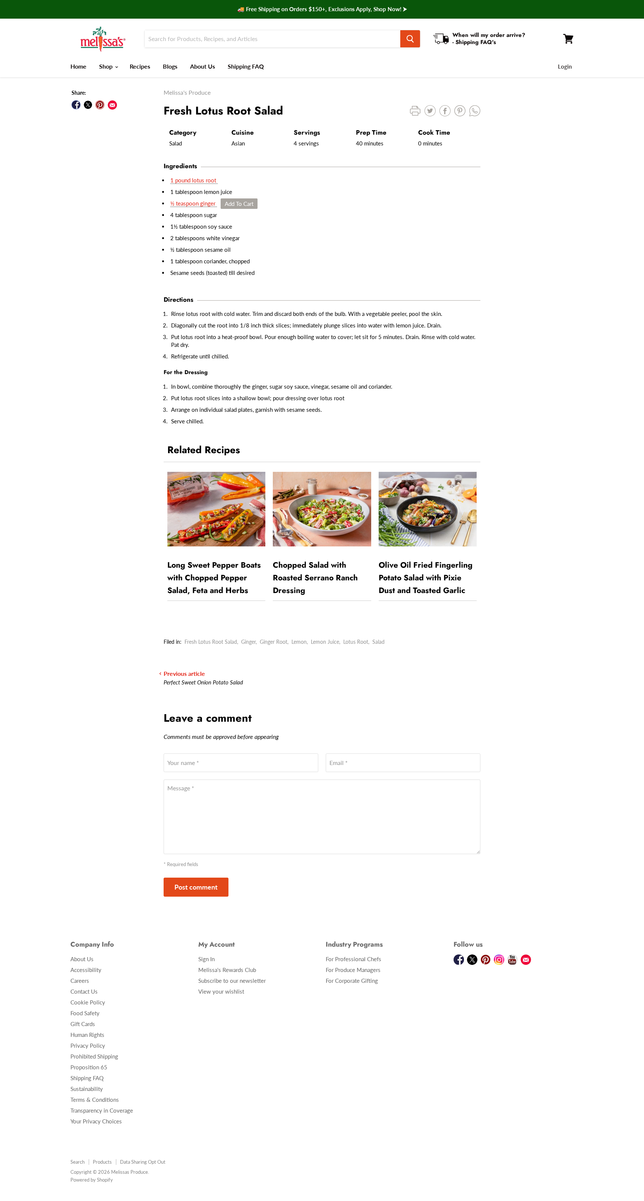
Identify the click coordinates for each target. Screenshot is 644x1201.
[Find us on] (112, 105)
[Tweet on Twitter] (87, 104)
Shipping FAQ (246, 66)
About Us (202, 66)
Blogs (170, 66)
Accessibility (85, 969)
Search (77, 1162)
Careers (79, 980)
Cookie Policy (87, 1002)
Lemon (299, 642)
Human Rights (87, 1034)
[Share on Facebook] (76, 104)
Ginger (248, 642)
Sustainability (86, 1088)
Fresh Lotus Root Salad (210, 642)
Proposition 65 (88, 1067)
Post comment (196, 887)
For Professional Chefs (353, 959)
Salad (378, 642)
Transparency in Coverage (101, 1110)
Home (78, 66)
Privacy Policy (87, 1045)
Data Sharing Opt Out (142, 1162)
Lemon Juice (325, 642)
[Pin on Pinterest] (99, 104)
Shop (106, 66)
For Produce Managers (353, 969)
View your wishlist (221, 991)
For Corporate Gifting (352, 980)
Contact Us (84, 991)
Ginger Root (273, 642)
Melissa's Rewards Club (227, 969)
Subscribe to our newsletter (232, 980)
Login (565, 66)
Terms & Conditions (94, 1099)
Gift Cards (82, 1023)
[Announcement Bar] (322, 9)
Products (102, 1162)
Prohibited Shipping (94, 1056)
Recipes (140, 66)
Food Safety (85, 1013)
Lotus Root (355, 642)
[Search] (410, 38)
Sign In (206, 959)
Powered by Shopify (91, 1180)
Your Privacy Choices (96, 1121)
